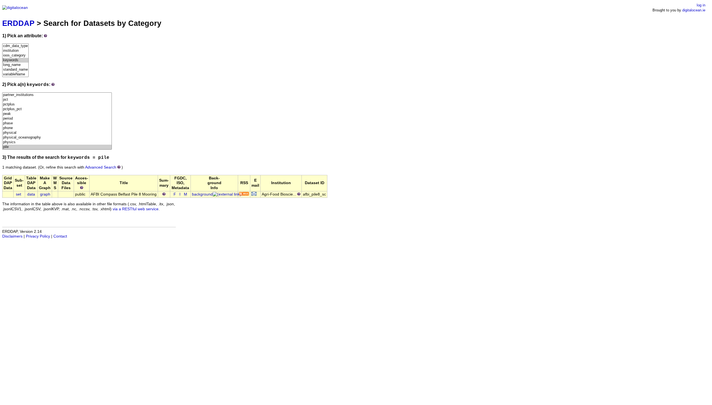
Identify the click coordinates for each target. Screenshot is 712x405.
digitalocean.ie (693, 10)
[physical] (57, 132)
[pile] (57, 147)
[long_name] (15, 65)
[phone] (57, 128)
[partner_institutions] (57, 95)
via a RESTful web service (136, 209)
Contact (60, 236)
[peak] (57, 114)
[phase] (57, 123)
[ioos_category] (15, 55)
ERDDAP (18, 23)
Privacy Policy (38, 236)
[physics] (57, 142)
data (31, 194)
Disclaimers (12, 236)
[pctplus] (57, 104)
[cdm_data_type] (15, 46)
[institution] (15, 50)
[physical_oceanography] (57, 137)
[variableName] (15, 74)
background (202, 194)
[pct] (57, 99)
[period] (57, 118)
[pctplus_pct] (57, 109)
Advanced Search (100, 167)
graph (45, 194)
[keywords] (15, 60)
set (18, 194)
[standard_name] (15, 69)
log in (701, 5)
